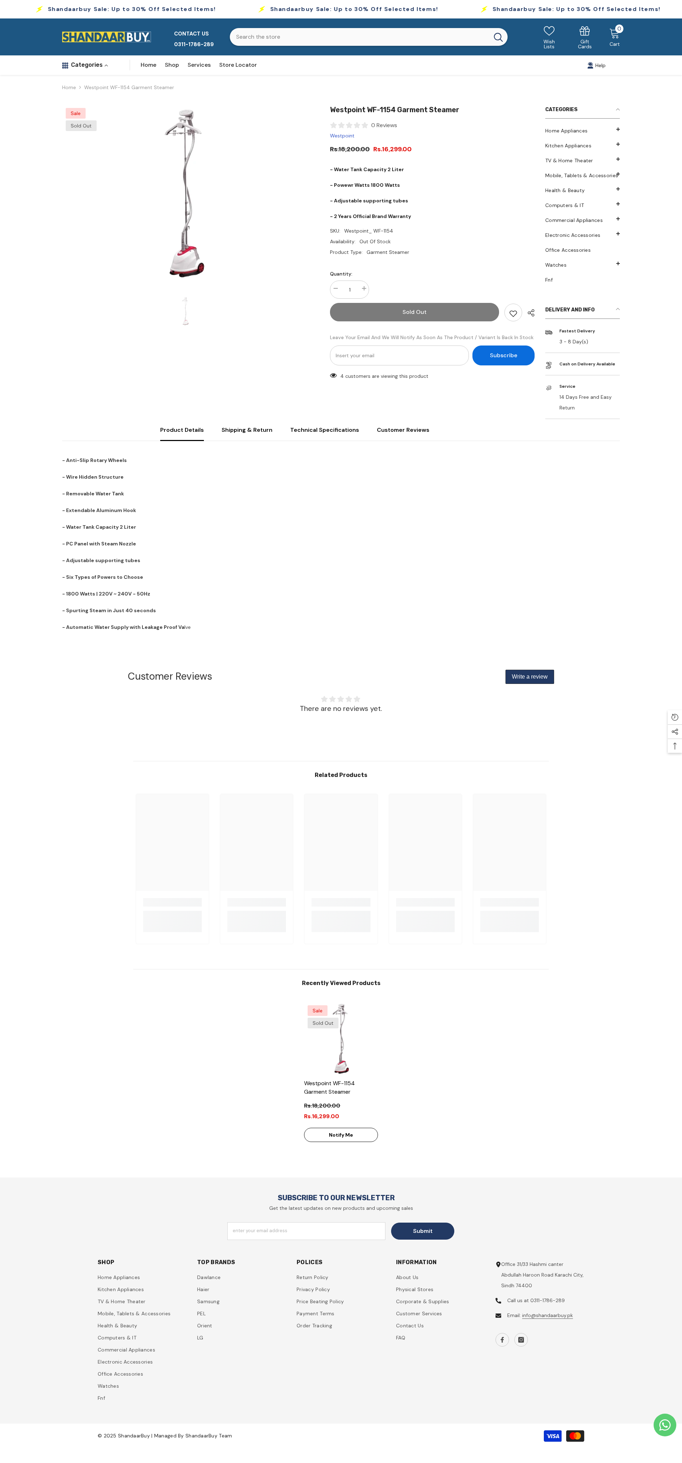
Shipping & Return (247, 430)
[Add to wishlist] (513, 312)
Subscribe (503, 355)
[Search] (369, 37)
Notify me (341, 1135)
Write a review (530, 677)
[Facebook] (502, 1340)
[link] (585, 37)
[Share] (528, 312)
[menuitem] (582, 130)
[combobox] (359, 37)
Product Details (182, 430)
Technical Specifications (324, 430)
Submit (423, 1231)
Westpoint (342, 135)
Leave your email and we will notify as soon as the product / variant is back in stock (432, 337)
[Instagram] (521, 1340)
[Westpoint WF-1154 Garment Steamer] (341, 1039)
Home (69, 87)
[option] (185, 193)
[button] (582, 263)
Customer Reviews (403, 430)
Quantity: (341, 274)
